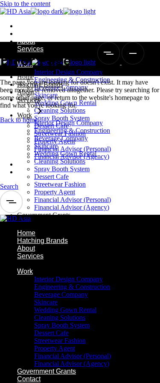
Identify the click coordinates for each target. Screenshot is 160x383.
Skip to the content (25, 3)
